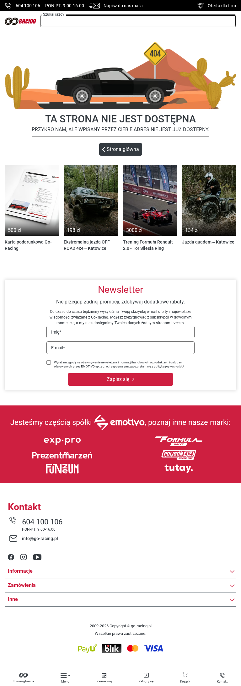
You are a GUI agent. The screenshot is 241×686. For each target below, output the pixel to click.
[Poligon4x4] (178, 455)
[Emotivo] (119, 422)
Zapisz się (118, 379)
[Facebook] (11, 557)
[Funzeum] (62, 469)
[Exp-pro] (62, 441)
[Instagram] (23, 557)
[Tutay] (178, 468)
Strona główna (123, 149)
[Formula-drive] (178, 441)
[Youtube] (37, 557)
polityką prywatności (168, 366)
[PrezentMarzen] (62, 455)
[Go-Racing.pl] (20, 21)
